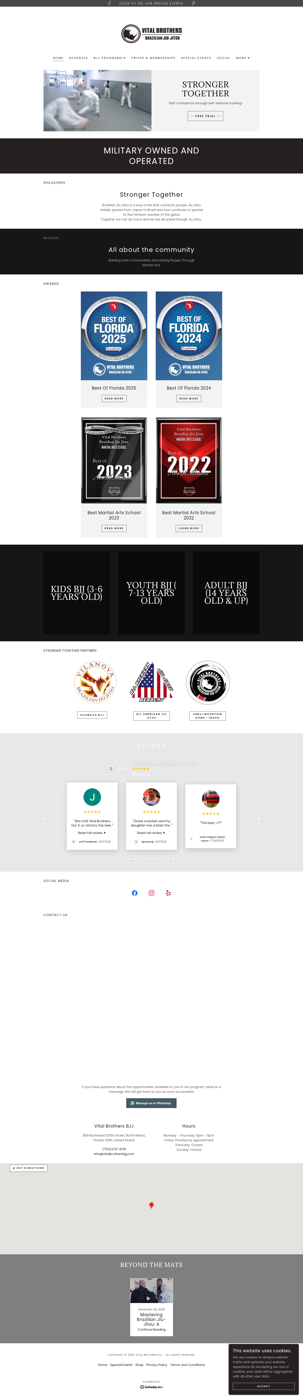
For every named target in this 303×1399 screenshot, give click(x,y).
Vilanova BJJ (92, 715)
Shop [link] (139, 1365)
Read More (114, 398)
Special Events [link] (196, 58)
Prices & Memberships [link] (153, 58)
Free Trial (205, 116)
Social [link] (224, 58)
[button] (110, 58)
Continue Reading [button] (152, 1329)
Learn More (189, 528)
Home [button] (102, 1365)
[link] (151, 34)
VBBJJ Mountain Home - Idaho (207, 716)
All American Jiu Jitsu (151, 716)
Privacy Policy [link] (156, 1365)
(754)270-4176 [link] (114, 1149)
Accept (263, 1386)
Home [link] (58, 58)
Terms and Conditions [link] (187, 1365)
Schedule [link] (78, 58)
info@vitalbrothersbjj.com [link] (114, 1154)
